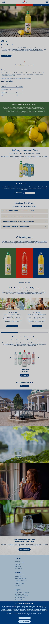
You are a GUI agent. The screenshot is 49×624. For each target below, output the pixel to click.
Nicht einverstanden (24, 621)
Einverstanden (24, 618)
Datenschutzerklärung (26, 614)
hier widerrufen (20, 613)
